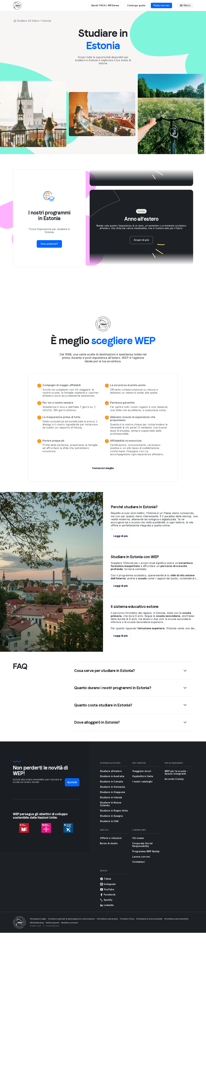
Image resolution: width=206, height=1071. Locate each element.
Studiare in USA (109, 821)
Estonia (46, 20)
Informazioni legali (38, 919)
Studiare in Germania (112, 786)
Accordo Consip (174, 779)
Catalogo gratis (136, 5)
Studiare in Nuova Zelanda (110, 804)
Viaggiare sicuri (141, 771)
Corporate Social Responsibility (142, 844)
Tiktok (107, 878)
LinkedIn (109, 905)
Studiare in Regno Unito (114, 810)
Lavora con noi (141, 856)
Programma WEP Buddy (145, 851)
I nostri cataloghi (142, 781)
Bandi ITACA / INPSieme (105, 5)
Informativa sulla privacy (107, 919)
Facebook (109, 894)
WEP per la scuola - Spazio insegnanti (176, 772)
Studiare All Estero (28, 20)
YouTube (109, 889)
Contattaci (138, 861)
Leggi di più (120, 536)
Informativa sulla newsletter (176, 919)
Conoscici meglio (103, 468)
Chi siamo (138, 838)
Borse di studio (109, 843)
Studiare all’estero (111, 771)
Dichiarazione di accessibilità (149, 919)
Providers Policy (127, 919)
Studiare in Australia (112, 776)
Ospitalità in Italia (142, 776)
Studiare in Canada (111, 781)
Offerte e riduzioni (111, 838)
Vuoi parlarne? (49, 243)
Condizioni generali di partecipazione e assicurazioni (71, 919)
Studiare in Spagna (111, 815)
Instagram (110, 884)
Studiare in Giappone (112, 792)
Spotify (108, 899)
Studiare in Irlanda (111, 797)
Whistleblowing (37, 923)
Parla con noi (161, 5)
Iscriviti (72, 782)
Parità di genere (52, 923)
